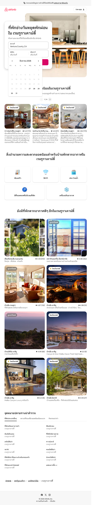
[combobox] (28, 46)
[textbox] (18, 54)
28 (34, 89)
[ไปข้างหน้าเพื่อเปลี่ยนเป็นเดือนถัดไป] (38, 61)
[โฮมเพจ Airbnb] (10, 9)
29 (38, 89)
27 (30, 89)
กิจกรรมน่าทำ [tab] (53, 418)
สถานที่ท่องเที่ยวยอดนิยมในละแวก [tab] (32, 418)
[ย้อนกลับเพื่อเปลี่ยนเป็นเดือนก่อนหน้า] (12, 61)
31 (16, 93)
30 (12, 93)
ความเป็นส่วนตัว (42, 501)
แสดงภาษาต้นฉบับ (61, 3)
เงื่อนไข (52, 501)
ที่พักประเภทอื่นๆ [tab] (11, 418)
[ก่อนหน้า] (41, 99)
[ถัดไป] (50, 99)
